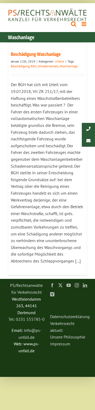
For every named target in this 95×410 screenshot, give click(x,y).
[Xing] (52, 294)
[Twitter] (60, 285)
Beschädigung (20, 66)
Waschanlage (69, 66)
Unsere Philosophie (67, 337)
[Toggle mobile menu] (84, 24)
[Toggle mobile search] (73, 24)
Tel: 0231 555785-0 (26, 319)
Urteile (59, 61)
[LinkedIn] (85, 285)
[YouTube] (68, 285)
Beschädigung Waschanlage (36, 54)
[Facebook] (52, 285)
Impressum (60, 343)
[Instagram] (77, 285)
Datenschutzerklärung (70, 316)
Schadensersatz (48, 66)
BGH (33, 66)
